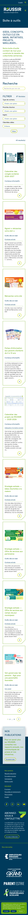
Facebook (7, 804)
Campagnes (8, 779)
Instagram (13, 804)
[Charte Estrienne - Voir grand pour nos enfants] (14, 892)
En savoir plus (10, 759)
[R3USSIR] (12, 10)
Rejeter (13, 911)
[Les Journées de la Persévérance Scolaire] (14, 872)
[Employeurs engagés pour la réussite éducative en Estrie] (14, 857)
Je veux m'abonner (12, 837)
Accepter (6, 911)
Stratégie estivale (10, 239)
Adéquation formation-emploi (14, 428)
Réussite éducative (10, 773)
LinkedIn (19, 804)
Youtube (25, 804)
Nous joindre (8, 794)
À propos (7, 789)
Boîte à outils (9, 781)
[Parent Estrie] (14, 883)
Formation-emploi (10, 776)
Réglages (21, 911)
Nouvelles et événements (13, 792)
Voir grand (8, 689)
